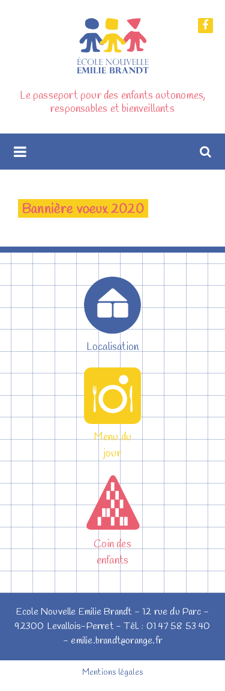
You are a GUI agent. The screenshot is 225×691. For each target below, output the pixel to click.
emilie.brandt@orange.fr (116, 640)
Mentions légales (112, 672)
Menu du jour (112, 445)
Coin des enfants (112, 552)
